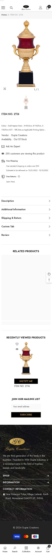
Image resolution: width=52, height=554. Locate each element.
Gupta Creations (19, 135)
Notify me (26, 381)
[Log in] (40, 7)
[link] (26, 323)
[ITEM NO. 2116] (26, 359)
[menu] (3, 7)
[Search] (11, 8)
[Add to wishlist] (17, 344)
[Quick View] (17, 349)
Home (4, 14)
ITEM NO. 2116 (22, 386)
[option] (26, 55)
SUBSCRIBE (26, 414)
